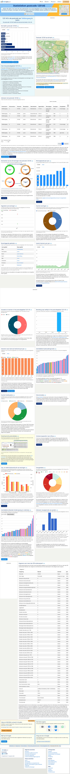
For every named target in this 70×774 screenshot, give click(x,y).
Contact (49, 769)
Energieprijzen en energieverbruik (32, 763)
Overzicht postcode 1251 (7, 62)
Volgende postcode (49, 87)
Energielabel (62, 106)
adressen (10, 59)
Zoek (42, 1)
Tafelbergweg (26, 18)
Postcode (19, 106)
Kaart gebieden (51, 760)
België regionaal (36, 756)
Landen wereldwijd (29, 756)
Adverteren (50, 768)
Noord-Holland (20, 262)
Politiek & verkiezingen (29, 767)
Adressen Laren (5, 156)
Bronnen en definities (52, 752)
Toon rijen (5, 141)
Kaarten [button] (53, 1)
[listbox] (10, 514)
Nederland (46, 84)
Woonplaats (25, 106)
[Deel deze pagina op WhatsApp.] (63, 726)
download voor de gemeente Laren (59, 337)
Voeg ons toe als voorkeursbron (44, 741)
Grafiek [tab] (3, 29)
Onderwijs (4, 559)
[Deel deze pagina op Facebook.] (49, 726)
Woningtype (48, 106)
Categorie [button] (22, 569)
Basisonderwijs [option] (10, 514)
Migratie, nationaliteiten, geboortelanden (33, 764)
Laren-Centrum (20, 253)
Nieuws (49, 755)
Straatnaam (4, 106)
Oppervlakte (41, 106)
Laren (18, 251)
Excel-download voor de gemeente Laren (17, 151)
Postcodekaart (51, 764)
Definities (16, 62)
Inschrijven (4, 741)
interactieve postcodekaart (41, 77)
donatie (6, 725)
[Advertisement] (52, 27)
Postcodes (27, 754)
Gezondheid (27, 761)
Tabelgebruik (12, 156)
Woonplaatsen (33, 754)
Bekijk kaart (64, 13)
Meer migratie (11, 391)
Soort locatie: (4, 514)
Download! (4, 463)
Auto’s (26, 760)
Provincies (27, 755)
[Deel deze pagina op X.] (49, 730)
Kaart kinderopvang (52, 761)
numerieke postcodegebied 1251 (21, 68)
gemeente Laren (4, 69)
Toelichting (4, 198)
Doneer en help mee (6, 730)
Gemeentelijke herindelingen (54, 754)
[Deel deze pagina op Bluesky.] (56, 730)
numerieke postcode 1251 (52, 76)
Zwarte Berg (19, 256)
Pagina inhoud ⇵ (30, 14)
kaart (14, 56)
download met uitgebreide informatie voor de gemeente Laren (49, 503)
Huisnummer (12, 106)
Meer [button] (60, 1)
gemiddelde (40, 397)
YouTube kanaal (51, 772)
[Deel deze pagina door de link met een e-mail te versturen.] (42, 726)
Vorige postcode (40, 87)
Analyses (50, 751)
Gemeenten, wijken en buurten (31, 752)
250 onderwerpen (11, 58)
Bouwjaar (55, 106)
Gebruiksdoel (33, 106)
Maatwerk (50, 770)
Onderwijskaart (51, 763)
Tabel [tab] (8, 29)
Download (66, 1)
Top (60, 745)
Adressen (27, 751)
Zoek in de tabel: (53, 101)
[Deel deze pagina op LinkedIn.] (56, 726)
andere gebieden (4, 503)
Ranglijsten (50, 756)
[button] (18, 26)
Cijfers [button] (47, 1)
